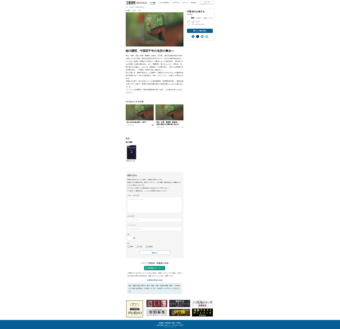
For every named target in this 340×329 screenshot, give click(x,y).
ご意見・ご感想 (131, 195)
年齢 (128, 234)
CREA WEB (181, 325)
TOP (127, 7)
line (206, 36)
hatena (202, 36)
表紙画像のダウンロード (155, 268)
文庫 (139, 10)
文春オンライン (168, 325)
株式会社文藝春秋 (160, 325)
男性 (131, 246)
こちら (146, 191)
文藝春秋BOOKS (136, 2)
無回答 (150, 246)
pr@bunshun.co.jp (154, 280)
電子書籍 (132, 7)
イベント (185, 2)
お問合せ (178, 323)
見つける (193, 2)
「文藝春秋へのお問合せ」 (163, 288)
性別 (128, 243)
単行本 (134, 10)
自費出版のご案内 (170, 323)
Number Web (175, 325)
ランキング (176, 2)
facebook (193, 36)
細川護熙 (190, 14)
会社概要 (161, 323)
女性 (140, 246)
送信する (154, 253)
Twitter (197, 36)
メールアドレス (131, 225)
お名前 (129, 216)
